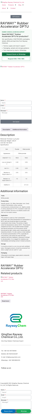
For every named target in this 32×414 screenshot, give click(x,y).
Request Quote (8, 411)
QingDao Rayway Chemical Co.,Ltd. (12, 336)
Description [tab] (6, 129)
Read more (5, 301)
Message (3, 110)
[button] (16, 12)
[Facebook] (3, 373)
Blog (19, 5)
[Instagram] (13, 377)
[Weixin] (3, 377)
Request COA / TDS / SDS (16, 59)
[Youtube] (13, 373)
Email (2, 105)
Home (4, 5)
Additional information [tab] (20, 129)
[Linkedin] (23, 373)
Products (11, 5)
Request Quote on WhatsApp (16, 54)
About (4, 8)
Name (2, 100)
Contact (13, 8)
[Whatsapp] (23, 377)
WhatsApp (24, 411)
